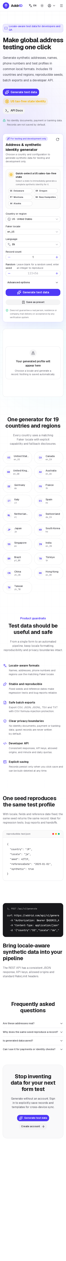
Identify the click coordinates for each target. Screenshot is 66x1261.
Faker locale (13, 226)
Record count (13, 251)
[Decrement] (9, 257)
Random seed (10, 266)
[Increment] (57, 257)
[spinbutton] (33, 257)
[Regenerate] (57, 139)
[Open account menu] (52, 5)
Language (11, 239)
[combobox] (33, 219)
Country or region (16, 213)
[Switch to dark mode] (42, 5)
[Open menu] (61, 5)
